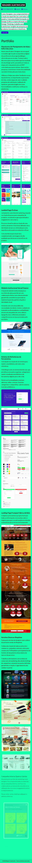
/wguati (18, 9)
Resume (25, 9)
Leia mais (4, 32)
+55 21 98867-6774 (8, 9)
